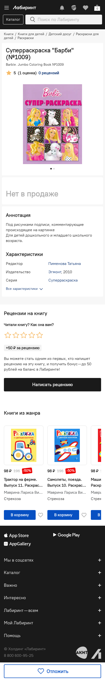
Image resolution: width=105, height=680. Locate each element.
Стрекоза (12, 498)
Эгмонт (54, 272)
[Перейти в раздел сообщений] (62, 8)
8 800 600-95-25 (18, 655)
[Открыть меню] (6, 8)
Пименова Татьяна (64, 263)
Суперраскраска (63, 280)
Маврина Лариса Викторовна (23, 492)
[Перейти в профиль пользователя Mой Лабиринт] (74, 8)
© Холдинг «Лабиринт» (25, 649)
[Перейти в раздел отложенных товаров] (85, 8)
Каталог (13, 19)
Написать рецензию (52, 384)
